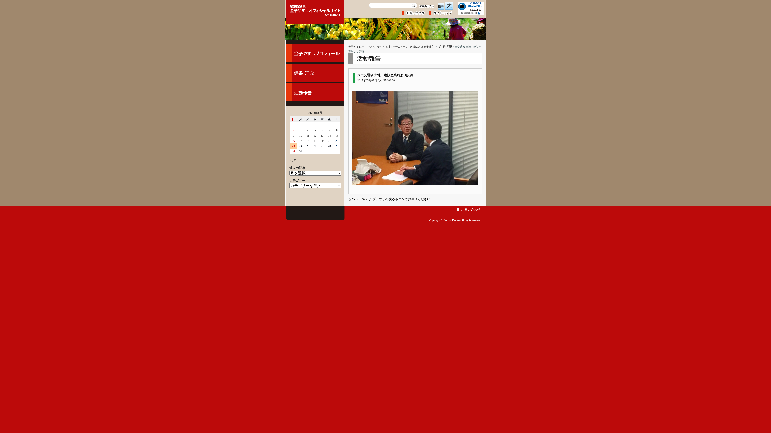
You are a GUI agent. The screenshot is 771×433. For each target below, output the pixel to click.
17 (300, 140)
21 (329, 140)
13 (322, 135)
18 (307, 140)
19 (315, 140)
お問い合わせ (470, 209)
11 (308, 135)
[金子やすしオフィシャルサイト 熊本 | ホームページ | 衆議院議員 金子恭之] (315, 9)
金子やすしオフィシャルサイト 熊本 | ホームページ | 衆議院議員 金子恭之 (391, 46)
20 (322, 140)
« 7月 (293, 160)
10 (300, 135)
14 (329, 135)
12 (315, 135)
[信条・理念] (315, 73)
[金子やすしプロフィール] (315, 53)
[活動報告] (315, 92)
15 (336, 135)
